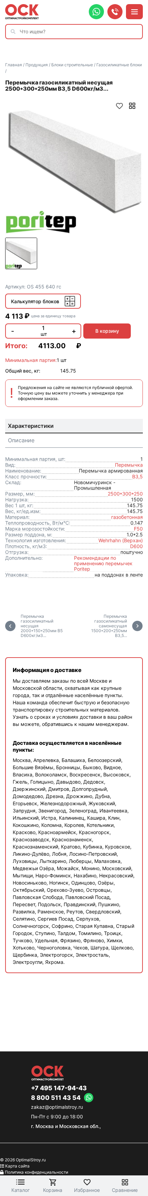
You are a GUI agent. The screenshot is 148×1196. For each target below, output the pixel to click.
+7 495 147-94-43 (59, 1088)
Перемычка (129, 465)
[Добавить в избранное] (119, 105)
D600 (136, 546)
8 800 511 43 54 (56, 1098)
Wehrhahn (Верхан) (120, 540)
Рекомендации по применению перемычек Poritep (103, 563)
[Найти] (14, 31)
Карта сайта (17, 1166)
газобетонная (127, 517)
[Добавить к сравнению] (132, 105)
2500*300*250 (125, 494)
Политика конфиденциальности (36, 1172)
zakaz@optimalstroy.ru (57, 1107)
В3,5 (137, 476)
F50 (138, 529)
